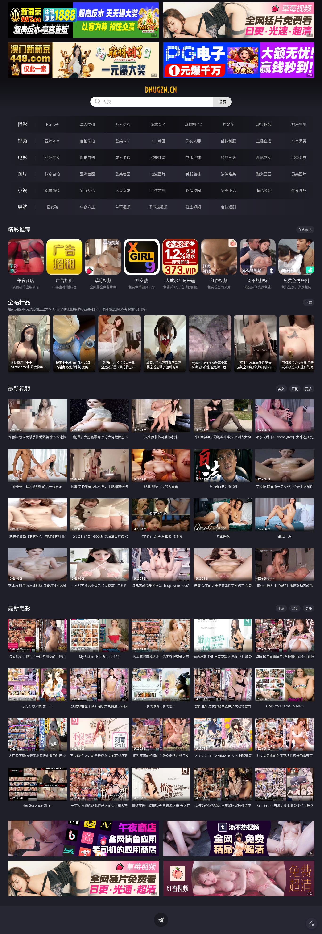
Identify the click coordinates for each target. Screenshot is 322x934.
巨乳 (295, 388)
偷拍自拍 (87, 157)
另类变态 (298, 157)
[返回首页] (311, 923)
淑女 (295, 608)
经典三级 (228, 157)
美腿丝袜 (193, 174)
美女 (281, 388)
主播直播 (263, 141)
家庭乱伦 (87, 190)
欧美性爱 (157, 157)
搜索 (222, 101)
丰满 (281, 608)
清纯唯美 (228, 174)
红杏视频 (193, 207)
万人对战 (122, 124)
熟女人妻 (193, 141)
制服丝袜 (193, 157)
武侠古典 (157, 190)
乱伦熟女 (263, 157)
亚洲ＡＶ (52, 141)
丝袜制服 (228, 141)
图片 (22, 174)
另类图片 (298, 174)
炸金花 (228, 124)
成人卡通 (122, 157)
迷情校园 (193, 190)
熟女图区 (263, 174)
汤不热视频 (158, 207)
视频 (22, 141)
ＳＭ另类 (298, 141)
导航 (22, 207)
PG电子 (52, 124)
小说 (22, 190)
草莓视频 (122, 207)
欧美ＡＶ (122, 141)
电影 (22, 157)
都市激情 (52, 190)
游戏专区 (157, 124)
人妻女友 (122, 190)
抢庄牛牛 (298, 124)
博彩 (22, 124)
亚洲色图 (87, 174)
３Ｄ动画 (157, 141)
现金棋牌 (263, 124)
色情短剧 (228, 207)
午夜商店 (87, 207)
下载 (308, 302)
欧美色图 (122, 174)
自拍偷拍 (87, 141)
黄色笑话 (263, 190)
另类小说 (228, 190)
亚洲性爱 (52, 157)
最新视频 (19, 388)
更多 (308, 388)
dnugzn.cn (161, 89)
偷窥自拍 (52, 174)
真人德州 (87, 124)
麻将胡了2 (193, 124)
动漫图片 (157, 174)
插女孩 (52, 207)
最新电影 (19, 608)
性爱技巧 (298, 190)
